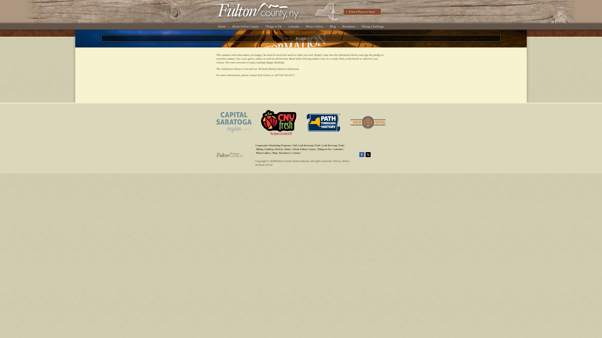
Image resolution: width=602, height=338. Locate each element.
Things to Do (273, 26)
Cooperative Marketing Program (272, 145)
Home (222, 26)
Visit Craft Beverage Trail (306, 145)
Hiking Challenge (373, 26)
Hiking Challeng (264, 149)
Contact (296, 153)
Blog (333, 26)
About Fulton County (245, 26)
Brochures (348, 26)
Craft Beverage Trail (332, 145)
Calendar (294, 26)
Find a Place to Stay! (362, 11)
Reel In (279, 149)
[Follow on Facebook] (361, 154)
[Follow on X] (368, 154)
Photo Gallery (315, 26)
